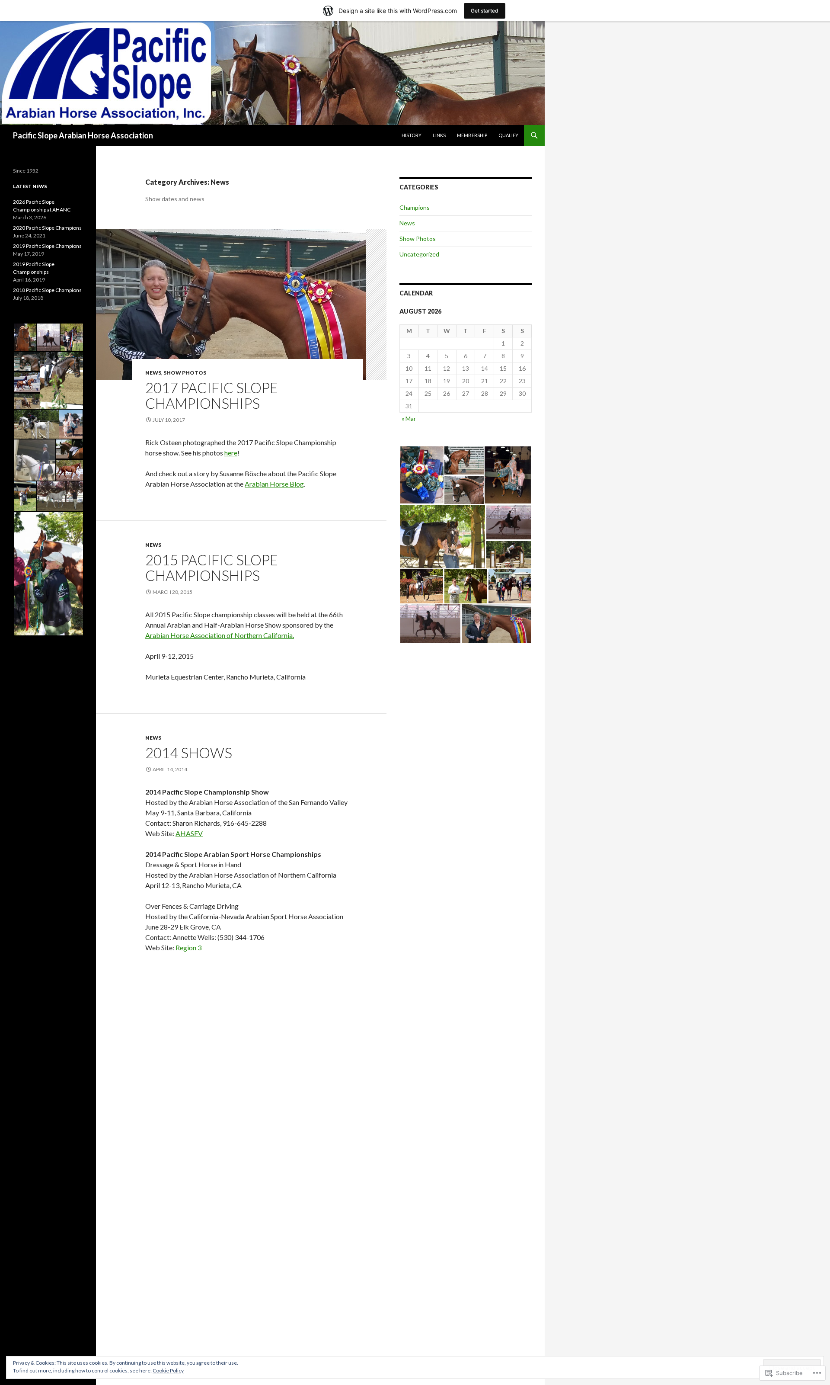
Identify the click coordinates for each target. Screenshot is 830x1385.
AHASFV (189, 833)
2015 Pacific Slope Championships (211, 567)
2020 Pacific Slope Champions (47, 227)
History (411, 135)
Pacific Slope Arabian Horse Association (83, 135)
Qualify (508, 135)
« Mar (409, 418)
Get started (484, 10)
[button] (421, 475)
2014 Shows (188, 752)
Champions (414, 207)
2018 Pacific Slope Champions (47, 290)
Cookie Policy (168, 1370)
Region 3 (188, 947)
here (230, 453)
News (153, 372)
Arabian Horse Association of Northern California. (219, 635)
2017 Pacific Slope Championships (211, 395)
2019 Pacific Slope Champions (47, 246)
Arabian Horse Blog (274, 484)
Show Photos (184, 372)
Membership (472, 135)
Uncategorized (419, 254)
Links (439, 135)
